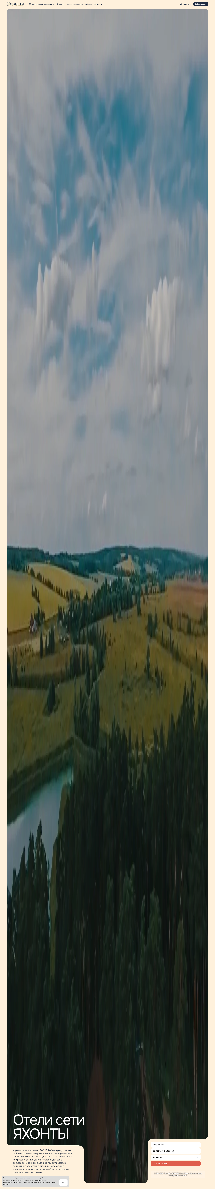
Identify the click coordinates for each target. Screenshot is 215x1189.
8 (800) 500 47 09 (185, 4)
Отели (59, 4)
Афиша (88, 4)
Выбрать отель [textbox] (159, 1145)
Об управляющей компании (40, 4)
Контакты (98, 4)
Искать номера (162, 1163)
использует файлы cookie (25, 1180)
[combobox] (176, 1145)
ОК (63, 1182)
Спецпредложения (75, 4)
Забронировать (200, 4)
